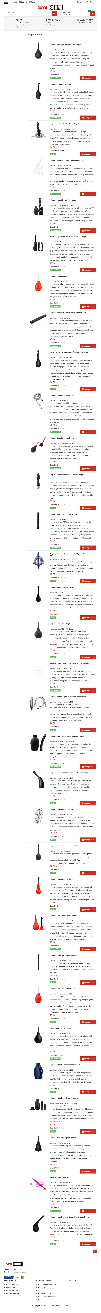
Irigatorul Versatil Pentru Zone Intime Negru (68, 313)
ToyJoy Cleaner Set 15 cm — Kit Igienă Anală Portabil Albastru (72, 555)
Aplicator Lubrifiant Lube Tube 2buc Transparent (70, 663)
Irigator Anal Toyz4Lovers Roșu (63, 916)
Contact (93, 2)
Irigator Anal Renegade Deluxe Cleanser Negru (69, 773)
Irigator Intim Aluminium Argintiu (63, 809)
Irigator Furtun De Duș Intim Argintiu (65, 124)
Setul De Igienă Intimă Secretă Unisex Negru (68, 237)
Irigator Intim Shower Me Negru (63, 200)
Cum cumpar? (82, 2)
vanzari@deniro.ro (20, 1272)
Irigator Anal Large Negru (60, 624)
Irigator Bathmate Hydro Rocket (63, 1138)
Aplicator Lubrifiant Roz (60, 1177)
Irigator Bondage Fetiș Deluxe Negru (65, 45)
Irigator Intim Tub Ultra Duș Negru (64, 955)
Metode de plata (12, 1287)
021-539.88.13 (21, 2)
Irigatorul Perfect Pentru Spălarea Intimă (67, 160)
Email (33, 2)
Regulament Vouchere (47, 1284)
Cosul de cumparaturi (46, 1293)
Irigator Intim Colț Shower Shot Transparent (68, 697)
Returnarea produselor (47, 1296)
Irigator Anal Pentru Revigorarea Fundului (67, 736)
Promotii (41, 1287)
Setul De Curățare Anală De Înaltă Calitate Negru (70, 352)
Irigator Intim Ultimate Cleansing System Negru (69, 1217)
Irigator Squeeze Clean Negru (62, 587)
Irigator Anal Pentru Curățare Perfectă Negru (68, 846)
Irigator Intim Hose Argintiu (61, 395)
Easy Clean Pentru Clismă (61, 1028)
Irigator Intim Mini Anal (59, 276)
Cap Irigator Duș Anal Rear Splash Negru (67, 475)
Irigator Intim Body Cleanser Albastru (65, 1065)
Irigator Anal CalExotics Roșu (62, 989)
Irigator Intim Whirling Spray (62, 879)
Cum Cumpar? (12, 1284)
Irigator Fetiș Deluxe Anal (60, 84)
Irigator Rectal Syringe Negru (62, 438)
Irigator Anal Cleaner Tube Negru (63, 514)
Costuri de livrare (13, 1290)
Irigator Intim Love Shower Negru (64, 1098)
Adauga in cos (89, 78)
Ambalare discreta (13, 1293)
